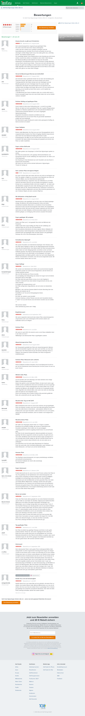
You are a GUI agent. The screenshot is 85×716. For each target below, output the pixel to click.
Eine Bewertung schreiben (46, 28)
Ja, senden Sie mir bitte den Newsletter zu (42, 637)
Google (23, 593)
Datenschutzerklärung (52, 648)
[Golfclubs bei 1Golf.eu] (6, 3)
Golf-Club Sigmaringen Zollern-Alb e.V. (13, 8)
